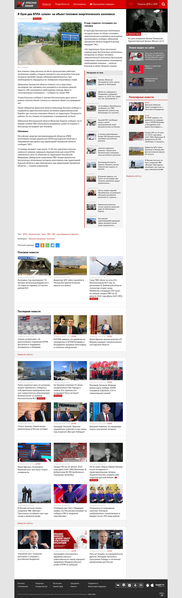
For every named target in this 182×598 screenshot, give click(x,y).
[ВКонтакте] (37, 245)
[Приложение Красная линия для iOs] (152, 585)
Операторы (39, 583)
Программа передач (103, 4)
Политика (51, 239)
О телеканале (23, 586)
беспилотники (34, 234)
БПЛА (25, 234)
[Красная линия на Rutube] (141, 585)
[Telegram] (52, 245)
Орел (43, 234)
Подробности (62, 4)
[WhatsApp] (47, 245)
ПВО (48, 234)
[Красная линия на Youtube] (135, 585)
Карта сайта (91, 594)
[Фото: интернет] (50, 43)
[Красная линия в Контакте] (118, 585)
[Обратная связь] (131, 4)
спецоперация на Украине (67, 234)
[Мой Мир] (58, 245)
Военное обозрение (37, 239)
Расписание (57, 583)
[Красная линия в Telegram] (124, 585)
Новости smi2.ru (25, 354)
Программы (79, 4)
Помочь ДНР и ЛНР (147, 4)
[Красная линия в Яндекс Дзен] (129, 585)
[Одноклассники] (42, 245)
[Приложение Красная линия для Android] (147, 585)
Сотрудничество (41, 586)
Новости (46, 4)
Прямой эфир (58, 586)
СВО (53, 234)
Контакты (21, 583)
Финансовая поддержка (97, 586)
